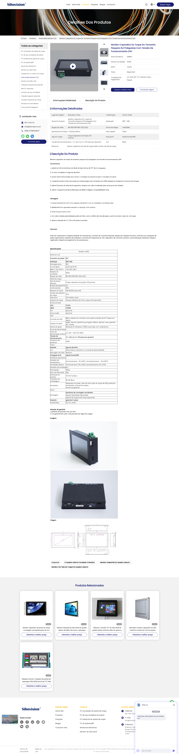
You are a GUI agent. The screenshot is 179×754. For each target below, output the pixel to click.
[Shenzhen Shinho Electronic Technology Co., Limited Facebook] (27, 722)
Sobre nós (76, 4)
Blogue (102, 4)
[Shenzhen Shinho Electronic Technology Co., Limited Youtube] (38, 722)
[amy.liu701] (27, 726)
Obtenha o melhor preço (122, 89)
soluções (94, 4)
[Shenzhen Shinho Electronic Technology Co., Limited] (16, 4)
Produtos (85, 4)
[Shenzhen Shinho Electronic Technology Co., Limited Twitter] (22, 722)
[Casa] (31, 711)
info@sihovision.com (32, 126)
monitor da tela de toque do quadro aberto (70, 567)
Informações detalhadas (64, 100)
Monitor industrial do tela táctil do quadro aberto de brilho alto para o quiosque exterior (72, 629)
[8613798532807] (43, 722)
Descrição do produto (95, 100)
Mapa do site (39, 750)
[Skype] (32, 136)
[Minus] (174, 705)
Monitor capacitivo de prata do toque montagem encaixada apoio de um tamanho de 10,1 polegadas (36, 629)
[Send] (173, 750)
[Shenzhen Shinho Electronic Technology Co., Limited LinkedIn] (32, 722)
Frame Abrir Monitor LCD (47, 38)
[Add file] (138, 750)
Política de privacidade (24, 750)
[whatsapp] (23, 136)
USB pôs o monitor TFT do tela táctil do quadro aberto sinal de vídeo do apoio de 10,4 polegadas (107, 629)
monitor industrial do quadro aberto (115, 562)
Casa (68, 4)
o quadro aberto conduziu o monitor (79, 562)
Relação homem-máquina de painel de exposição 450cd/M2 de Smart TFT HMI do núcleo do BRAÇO (36, 680)
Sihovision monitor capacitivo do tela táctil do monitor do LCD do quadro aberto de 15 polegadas (142, 629)
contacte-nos (112, 4)
